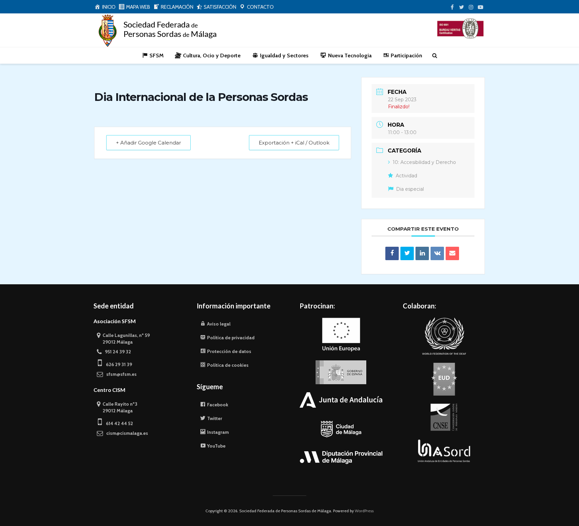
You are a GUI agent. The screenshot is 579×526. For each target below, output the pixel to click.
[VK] (437, 253)
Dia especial (410, 189)
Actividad (406, 176)
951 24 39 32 (116, 352)
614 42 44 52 (117, 423)
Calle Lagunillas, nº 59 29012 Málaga (123, 338)
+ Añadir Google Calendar (148, 142)
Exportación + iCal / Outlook (294, 142)
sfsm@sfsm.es (120, 374)
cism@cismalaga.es (125, 433)
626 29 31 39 (117, 364)
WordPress (364, 510)
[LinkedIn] (422, 253)
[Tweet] (407, 253)
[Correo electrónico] (452, 253)
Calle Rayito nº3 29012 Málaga (117, 407)
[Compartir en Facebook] (392, 253)
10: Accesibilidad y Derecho (424, 162)
